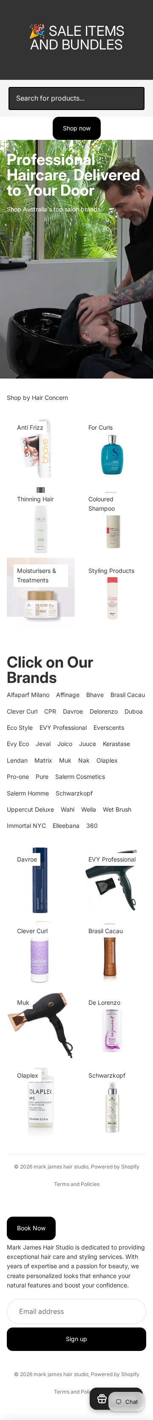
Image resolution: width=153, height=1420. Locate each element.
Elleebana (66, 825)
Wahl (67, 809)
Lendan (17, 760)
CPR (50, 711)
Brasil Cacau (127, 694)
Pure (42, 776)
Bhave (95, 694)
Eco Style (20, 727)
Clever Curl (22, 711)
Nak (84, 760)
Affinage (67, 694)
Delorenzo (104, 711)
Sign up (76, 1338)
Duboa (134, 711)
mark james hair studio (61, 1166)
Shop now (77, 128)
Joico (64, 743)
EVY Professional (63, 727)
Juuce (87, 743)
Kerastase (116, 743)
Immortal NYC (26, 825)
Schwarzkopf (74, 793)
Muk (65, 760)
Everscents (109, 727)
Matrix (43, 760)
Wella (88, 809)
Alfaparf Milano (28, 694)
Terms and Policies (76, 1184)
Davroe (73, 711)
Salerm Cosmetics (80, 776)
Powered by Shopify (115, 1166)
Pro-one (18, 776)
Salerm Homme (28, 793)
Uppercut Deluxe (30, 809)
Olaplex (107, 760)
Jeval (43, 743)
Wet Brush (117, 809)
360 (92, 825)
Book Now (31, 1228)
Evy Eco (18, 743)
